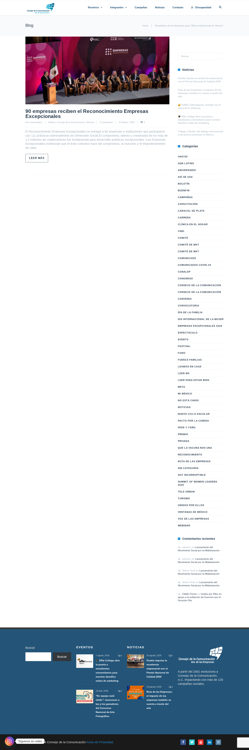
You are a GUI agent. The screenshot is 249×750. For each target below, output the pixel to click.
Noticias (160, 7)
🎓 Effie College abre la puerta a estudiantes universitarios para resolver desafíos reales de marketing (199, 119)
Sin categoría (188, 468)
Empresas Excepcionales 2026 (200, 326)
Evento (183, 339)
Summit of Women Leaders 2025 (197, 483)
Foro (181, 353)
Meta (181, 386)
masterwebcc (36, 122)
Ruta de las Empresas (194, 461)
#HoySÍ (183, 156)
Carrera (184, 217)
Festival (184, 346)
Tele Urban (186, 491)
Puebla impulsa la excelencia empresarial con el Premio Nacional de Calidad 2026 (158, 668)
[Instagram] (9, 741)
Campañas (141, 7)
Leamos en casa (190, 366)
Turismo (184, 498)
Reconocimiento (190, 454)
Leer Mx (184, 373)
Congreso (185, 278)
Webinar (184, 525)
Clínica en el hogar (193, 224)
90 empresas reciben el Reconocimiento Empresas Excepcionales (86, 113)
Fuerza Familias (190, 359)
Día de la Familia (190, 312)
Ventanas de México (193, 512)
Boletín (51, 122)
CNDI (181, 231)
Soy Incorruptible (192, 475)
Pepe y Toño (187, 427)
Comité (183, 238)
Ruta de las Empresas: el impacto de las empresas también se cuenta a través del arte (200, 93)
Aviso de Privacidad (99, 742)
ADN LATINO (186, 163)
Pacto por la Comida (193, 420)
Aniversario (187, 170)
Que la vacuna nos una (195, 447)
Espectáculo (188, 332)
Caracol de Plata (191, 210)
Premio (183, 434)
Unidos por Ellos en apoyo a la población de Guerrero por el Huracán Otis (200, 597)
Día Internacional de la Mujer (201, 319)
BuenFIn (184, 190)
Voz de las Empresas (193, 518)
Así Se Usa (185, 177)
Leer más (37, 158)
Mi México (185, 393)
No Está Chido (188, 400)
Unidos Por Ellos (191, 505)
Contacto (177, 7)
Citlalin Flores (189, 594)
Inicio (145, 25)
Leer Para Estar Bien (193, 380)
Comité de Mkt (188, 244)
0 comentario (106, 122)
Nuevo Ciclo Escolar (194, 414)
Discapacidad (203, 7)
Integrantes (116, 7)
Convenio (185, 298)
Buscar (30, 647)
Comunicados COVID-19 (194, 265)
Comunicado (187, 258)
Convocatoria (188, 305)
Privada (183, 441)
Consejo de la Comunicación (71, 122)
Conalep (184, 271)
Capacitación (188, 204)
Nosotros (93, 7)
